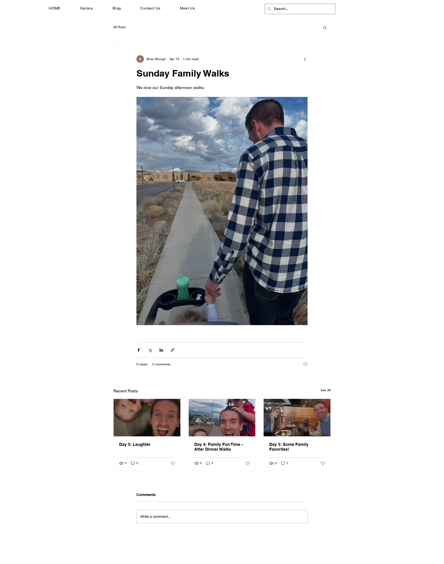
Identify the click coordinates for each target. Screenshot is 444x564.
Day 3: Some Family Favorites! (288, 447)
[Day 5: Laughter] (147, 417)
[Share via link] (172, 350)
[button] (325, 27)
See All (326, 390)
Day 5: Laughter (135, 444)
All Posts (119, 27)
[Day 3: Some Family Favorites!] (297, 417)
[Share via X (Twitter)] (150, 350)
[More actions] (305, 59)
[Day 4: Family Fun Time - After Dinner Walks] (222, 417)
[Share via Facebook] (138, 350)
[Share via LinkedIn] (161, 350)
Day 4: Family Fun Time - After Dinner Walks (218, 447)
